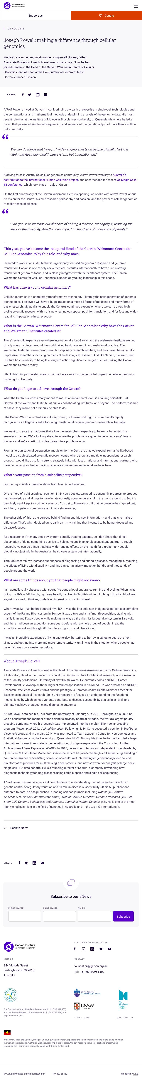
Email (82, 908)
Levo (135, 1074)
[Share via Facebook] (23, 95)
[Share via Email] (45, 94)
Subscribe (123, 916)
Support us (35, 15)
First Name (16, 908)
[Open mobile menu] (136, 6)
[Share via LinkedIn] (37, 95)
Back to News (19, 828)
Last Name (50, 908)
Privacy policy (60, 1074)
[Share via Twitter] (29, 94)
